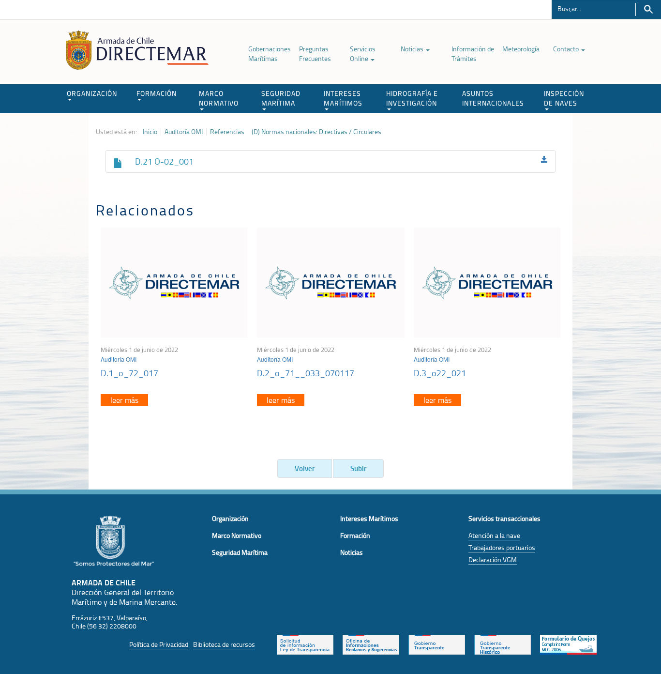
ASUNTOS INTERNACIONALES (493, 98)
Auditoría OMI (184, 132)
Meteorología (521, 48)
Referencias (227, 132)
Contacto (566, 48)
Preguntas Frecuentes (315, 53)
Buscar (648, 9)
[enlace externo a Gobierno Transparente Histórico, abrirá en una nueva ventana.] (502, 644)
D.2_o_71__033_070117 (305, 373)
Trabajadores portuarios (501, 547)
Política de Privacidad (158, 644)
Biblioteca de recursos (224, 644)
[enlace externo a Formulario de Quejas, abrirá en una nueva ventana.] (568, 644)
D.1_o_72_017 (129, 373)
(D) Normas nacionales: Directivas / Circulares (316, 132)
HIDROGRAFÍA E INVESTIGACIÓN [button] (412, 98)
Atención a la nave (494, 535)
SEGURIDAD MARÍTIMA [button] (280, 98)
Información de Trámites (472, 53)
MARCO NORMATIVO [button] (219, 98)
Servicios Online (363, 53)
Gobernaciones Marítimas (269, 53)
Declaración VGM (492, 559)
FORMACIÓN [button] (156, 93)
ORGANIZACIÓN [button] (92, 93)
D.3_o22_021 (440, 373)
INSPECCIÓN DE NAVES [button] (564, 98)
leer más (124, 400)
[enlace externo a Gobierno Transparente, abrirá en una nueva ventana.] (436, 644)
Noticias (413, 48)
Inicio (150, 132)
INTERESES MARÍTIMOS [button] (343, 98)
